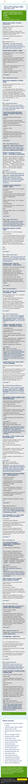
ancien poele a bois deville (8, 573)
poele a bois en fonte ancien (10, 46)
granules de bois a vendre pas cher (12, 731)
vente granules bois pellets (12, 759)
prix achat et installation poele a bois (13, 668)
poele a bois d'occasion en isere (16, 664)
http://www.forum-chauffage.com (14, 385)
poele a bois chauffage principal (14, 319)
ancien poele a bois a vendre (12, 106)
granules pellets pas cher (12, 746)
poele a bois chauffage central (13, 318)
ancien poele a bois (9, 634)
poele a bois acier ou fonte (13, 146)
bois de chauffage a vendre (12, 734)
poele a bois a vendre (14, 108)
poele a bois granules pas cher (13, 761)
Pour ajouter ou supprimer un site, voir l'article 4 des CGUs (12, 772)
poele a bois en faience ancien (16, 507)
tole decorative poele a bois (9, 574)
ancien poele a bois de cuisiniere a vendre (15, 147)
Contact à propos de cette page (15, 770)
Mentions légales (11, 768)
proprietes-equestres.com (12, 630)
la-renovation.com (10, 540)
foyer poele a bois (10, 753)
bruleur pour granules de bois (13, 740)
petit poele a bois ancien (16, 225)
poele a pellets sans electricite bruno (17, 426)
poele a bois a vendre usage (12, 317)
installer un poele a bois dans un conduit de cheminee (13, 390)
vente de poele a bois (17, 510)
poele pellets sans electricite (18, 430)
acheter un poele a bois (11, 742)
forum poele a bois (10, 744)
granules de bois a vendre (12, 736)
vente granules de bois (11, 755)
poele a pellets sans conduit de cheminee (13, 470)
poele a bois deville (20, 573)
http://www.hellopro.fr (11, 288)
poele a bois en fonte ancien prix (16, 667)
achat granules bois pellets (12, 757)
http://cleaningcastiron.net (12, 143)
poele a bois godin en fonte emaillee (15, 45)
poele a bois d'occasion (8, 665)
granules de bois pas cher (12, 751)
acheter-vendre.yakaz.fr (12, 77)
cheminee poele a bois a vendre (10, 259)
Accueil (4, 768)
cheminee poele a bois (14, 705)
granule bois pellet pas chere (13, 175)
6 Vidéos (12, 19)
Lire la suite (6, 38)
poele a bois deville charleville (16, 571)
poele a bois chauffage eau (13, 316)
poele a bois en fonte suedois (15, 48)
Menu (24, 1)
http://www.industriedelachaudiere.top (15, 173)
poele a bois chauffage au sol (12, 707)
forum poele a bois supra (14, 391)
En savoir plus (7, 782)
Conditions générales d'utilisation (12, 768)
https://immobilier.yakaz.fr (12, 314)
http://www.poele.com (11, 662)
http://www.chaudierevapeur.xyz (14, 350)
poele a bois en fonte (16, 150)
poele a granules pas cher (12, 749)
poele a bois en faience (9, 509)
